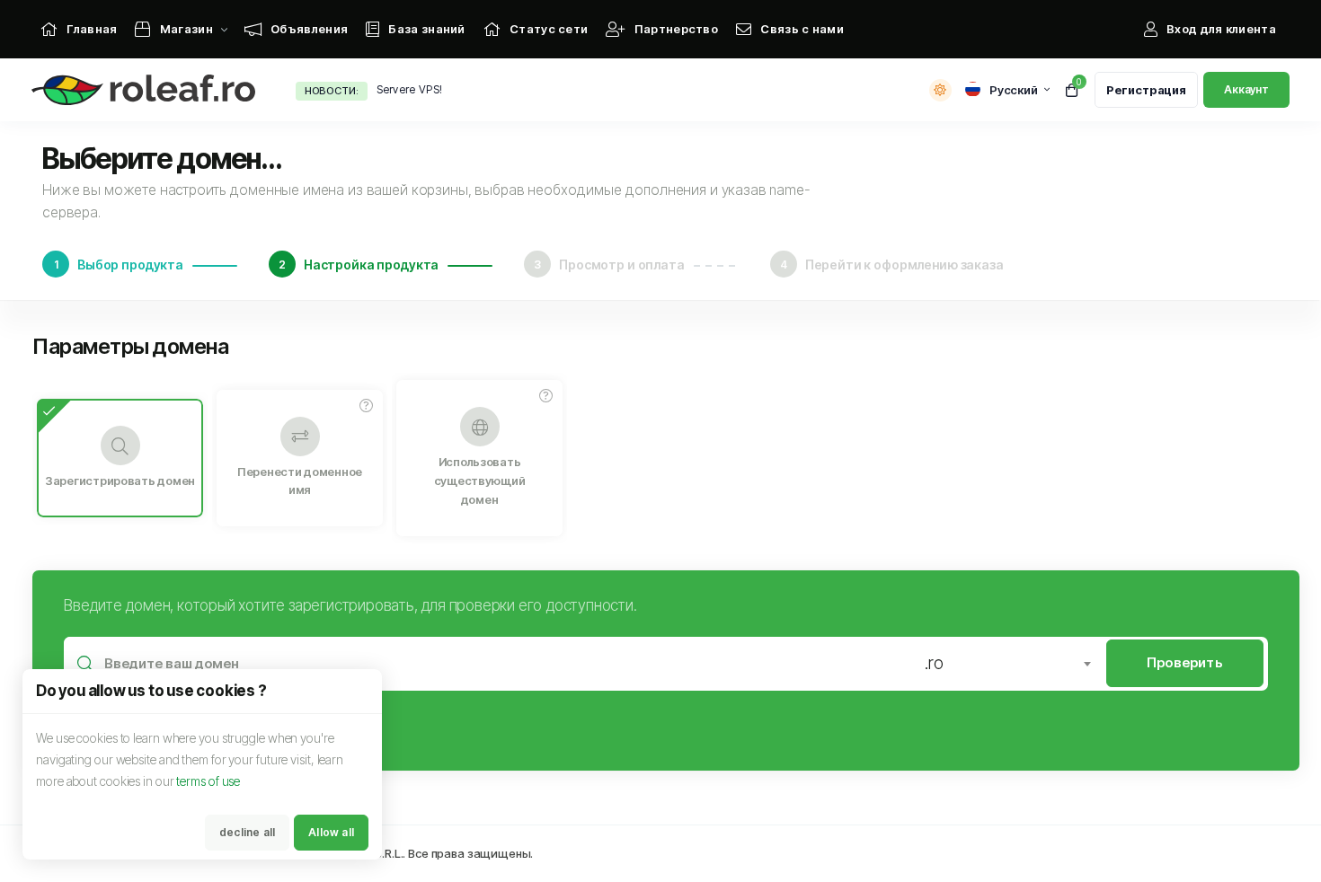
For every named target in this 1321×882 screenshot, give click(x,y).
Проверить (1185, 662)
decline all (247, 832)
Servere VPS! (410, 89)
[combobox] (1007, 663)
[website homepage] (147, 90)
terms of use (208, 781)
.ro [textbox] (934, 663)
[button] (366, 406)
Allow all (331, 832)
